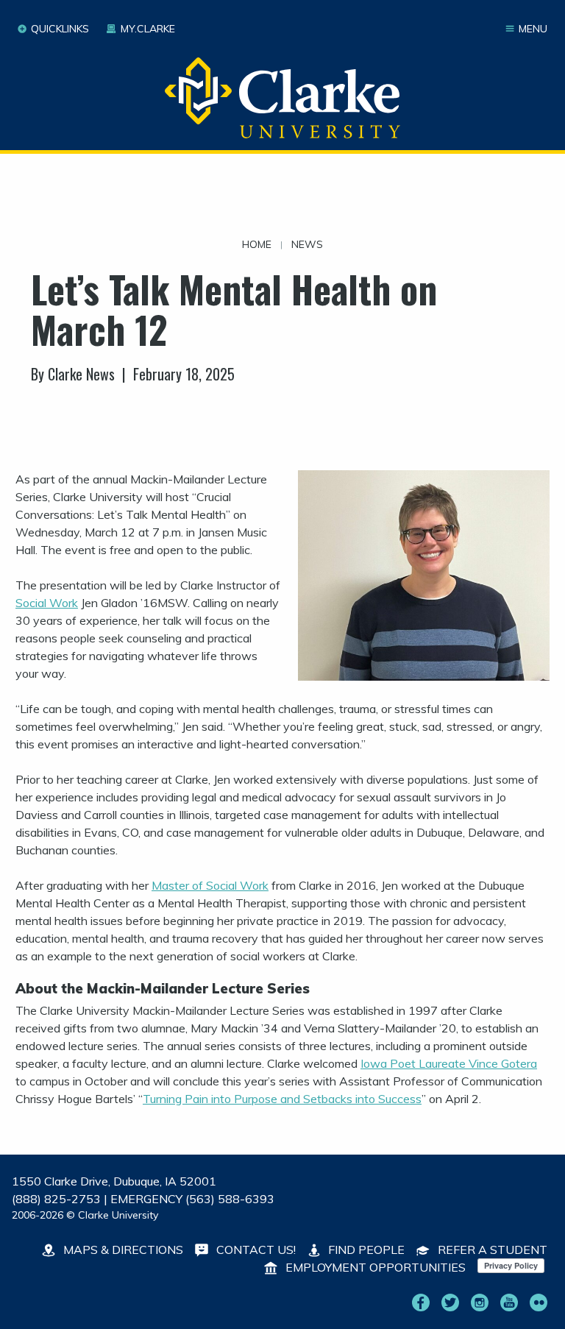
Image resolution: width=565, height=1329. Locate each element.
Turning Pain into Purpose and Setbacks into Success (282, 1098)
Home (256, 244)
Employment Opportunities (374, 1267)
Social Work (46, 602)
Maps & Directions (121, 1249)
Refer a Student (491, 1249)
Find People (365, 1249)
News (307, 244)
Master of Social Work (210, 885)
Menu (533, 29)
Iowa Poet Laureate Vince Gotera (448, 1063)
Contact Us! (254, 1249)
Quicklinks (60, 29)
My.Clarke (147, 29)
